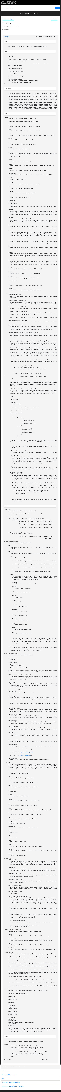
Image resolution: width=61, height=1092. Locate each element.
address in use (5, 1071)
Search (57, 8)
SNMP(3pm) (6, 36)
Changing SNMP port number (9, 1074)
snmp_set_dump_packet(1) (26, 755)
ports (3, 1078)
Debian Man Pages (8, 19)
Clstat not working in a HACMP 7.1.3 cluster (13, 1086)
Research (54, 19)
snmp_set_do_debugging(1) (26, 752)
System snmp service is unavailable (11, 1082)
